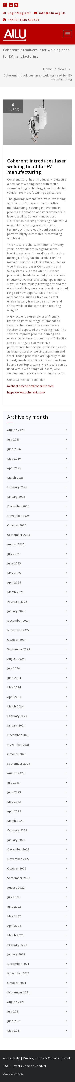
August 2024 (16, 659)
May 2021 (14, 1030)
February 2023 (17, 830)
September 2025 (18, 535)
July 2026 (13, 439)
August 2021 (16, 1002)
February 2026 (17, 487)
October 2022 (16, 868)
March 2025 (15, 592)
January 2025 (16, 611)
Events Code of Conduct (29, 1066)
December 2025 (18, 506)
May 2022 (14, 916)
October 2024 (16, 639)
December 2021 (18, 964)
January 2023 (16, 840)
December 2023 (18, 735)
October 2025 (16, 525)
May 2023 (14, 802)
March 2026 (15, 477)
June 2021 (14, 1021)
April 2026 (14, 468)
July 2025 (13, 554)
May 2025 (14, 573)
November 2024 (18, 630)
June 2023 (14, 792)
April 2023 (14, 811)
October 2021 (16, 983)
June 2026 (14, 449)
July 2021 (13, 1011)
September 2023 (18, 763)
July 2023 (13, 782)
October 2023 (16, 754)
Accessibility (11, 1058)
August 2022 (16, 887)
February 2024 (17, 716)
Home (47, 69)
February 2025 (17, 601)
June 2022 (14, 906)
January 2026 (16, 496)
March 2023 (15, 821)
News (62, 69)
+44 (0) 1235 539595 (23, 20)
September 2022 (18, 878)
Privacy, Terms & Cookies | (43, 1058)
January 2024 (16, 725)
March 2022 (15, 935)
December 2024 (18, 620)
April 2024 (14, 697)
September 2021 (18, 992)
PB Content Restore (22, 150)
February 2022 (17, 945)
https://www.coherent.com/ (26, 392)
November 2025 (18, 516)
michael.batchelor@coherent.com (30, 386)
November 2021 (18, 973)
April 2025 (14, 582)
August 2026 (16, 430)
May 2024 (14, 687)
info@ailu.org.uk (51, 13)
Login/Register (19, 13)
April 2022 (14, 925)
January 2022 (16, 954)
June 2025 (14, 563)
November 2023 (18, 744)
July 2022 (13, 897)
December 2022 (18, 849)
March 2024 (15, 706)
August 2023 (16, 773)
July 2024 (13, 668)
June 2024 (14, 678)
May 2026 (14, 458)
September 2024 (18, 649)
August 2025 (16, 544)
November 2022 (18, 859)
